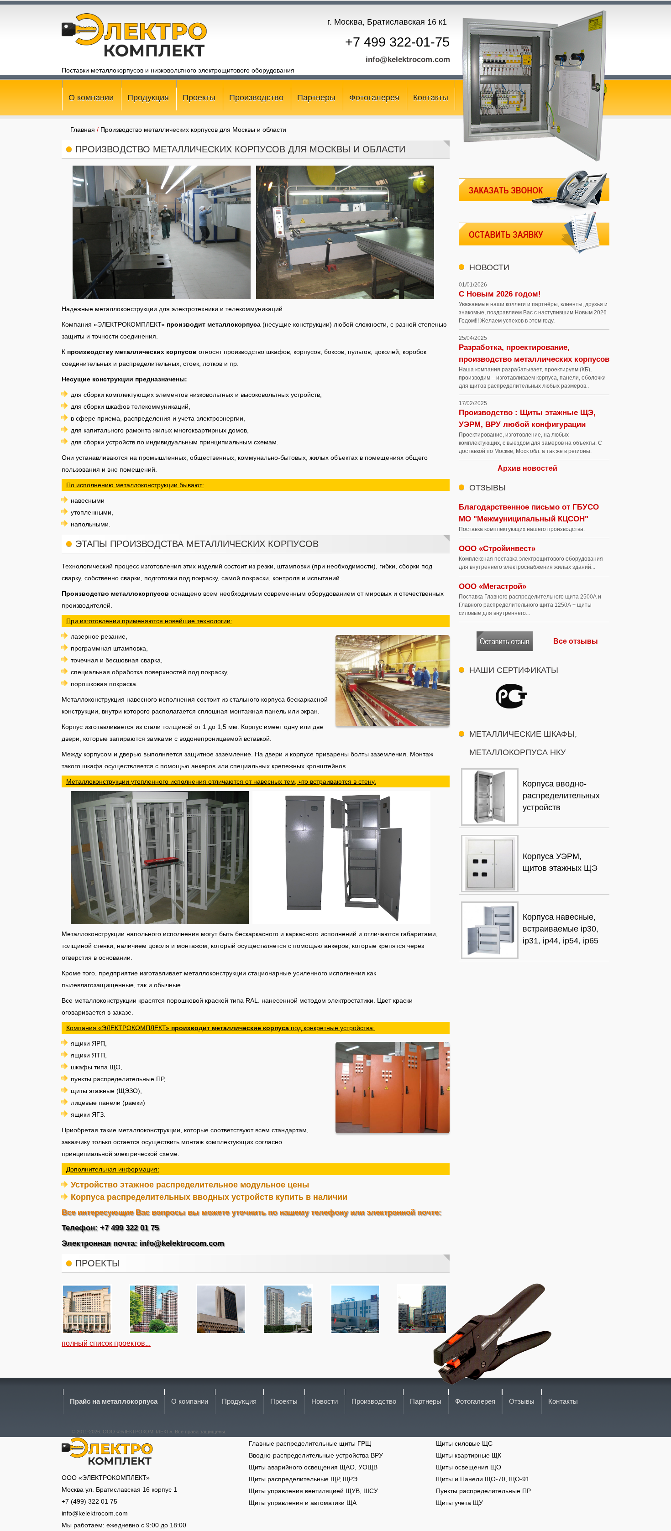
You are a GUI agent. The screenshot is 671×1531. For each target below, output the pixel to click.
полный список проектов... (106, 1343)
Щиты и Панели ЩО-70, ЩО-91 (482, 1479)
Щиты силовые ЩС (464, 1443)
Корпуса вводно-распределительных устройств (561, 795)
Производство (256, 97)
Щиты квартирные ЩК (468, 1455)
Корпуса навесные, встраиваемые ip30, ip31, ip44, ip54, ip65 (560, 928)
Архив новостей (527, 468)
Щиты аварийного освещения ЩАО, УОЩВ (313, 1467)
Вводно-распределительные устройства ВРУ (316, 1455)
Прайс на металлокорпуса (113, 1401)
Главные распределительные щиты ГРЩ (310, 1443)
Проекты (199, 97)
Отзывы (522, 1401)
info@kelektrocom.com (408, 59)
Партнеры (316, 97)
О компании (91, 97)
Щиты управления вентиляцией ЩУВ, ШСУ (313, 1491)
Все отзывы (575, 641)
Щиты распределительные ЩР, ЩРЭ (303, 1479)
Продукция (148, 97)
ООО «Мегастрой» (492, 586)
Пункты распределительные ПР (483, 1491)
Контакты (430, 97)
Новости (324, 1401)
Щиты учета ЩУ (459, 1502)
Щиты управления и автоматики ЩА (302, 1502)
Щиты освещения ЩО (468, 1467)
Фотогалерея (374, 97)
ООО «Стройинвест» (497, 548)
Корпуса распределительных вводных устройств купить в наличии (209, 1197)
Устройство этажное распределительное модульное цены (190, 1184)
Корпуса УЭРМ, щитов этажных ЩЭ (560, 862)
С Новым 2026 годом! (500, 294)
